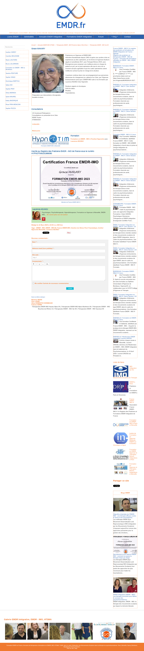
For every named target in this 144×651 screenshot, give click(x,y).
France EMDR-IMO (63, 228)
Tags (76, 648)
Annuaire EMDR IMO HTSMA (46, 45)
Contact (127, 37)
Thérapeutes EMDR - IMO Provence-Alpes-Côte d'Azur (72, 45)
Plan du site (70, 648)
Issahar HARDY (11, 52)
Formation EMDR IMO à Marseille (50, 146)
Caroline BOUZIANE (12, 56)
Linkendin (35, 124)
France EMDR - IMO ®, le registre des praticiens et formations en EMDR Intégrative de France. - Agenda (124, 51)
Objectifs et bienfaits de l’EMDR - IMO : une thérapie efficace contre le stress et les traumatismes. (124, 515)
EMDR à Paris (132, 382)
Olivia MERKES (11, 93)
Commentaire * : (38, 261)
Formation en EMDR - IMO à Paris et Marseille (133, 422)
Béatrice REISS (36, 300)
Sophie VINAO (10, 77)
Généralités (29, 37)
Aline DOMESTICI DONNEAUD (42, 303)
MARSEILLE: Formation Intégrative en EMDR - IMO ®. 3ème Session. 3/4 (125, 155)
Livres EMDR (13, 37)
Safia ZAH (9, 85)
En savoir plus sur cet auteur (57, 214)
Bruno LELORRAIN (12, 64)
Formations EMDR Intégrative (79, 37)
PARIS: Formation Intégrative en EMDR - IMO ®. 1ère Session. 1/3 (124, 225)
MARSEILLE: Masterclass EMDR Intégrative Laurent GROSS (124, 337)
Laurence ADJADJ (77, 141)
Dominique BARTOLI (13, 81)
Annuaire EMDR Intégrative (50, 37)
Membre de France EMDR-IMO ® (70, 202)
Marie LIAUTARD (11, 60)
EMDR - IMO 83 (51, 228)
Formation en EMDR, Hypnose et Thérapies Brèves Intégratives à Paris (133, 454)
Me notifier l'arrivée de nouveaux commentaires (52, 283)
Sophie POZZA (11, 108)
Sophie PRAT (10, 89)
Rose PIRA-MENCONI (13, 104)
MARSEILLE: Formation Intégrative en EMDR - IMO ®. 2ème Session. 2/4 (125, 111)
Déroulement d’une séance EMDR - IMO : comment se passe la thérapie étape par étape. (125, 556)
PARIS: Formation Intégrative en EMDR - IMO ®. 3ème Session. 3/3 (125, 295)
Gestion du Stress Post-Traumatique (84, 228)
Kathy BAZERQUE (12, 100)
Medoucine (36, 131)
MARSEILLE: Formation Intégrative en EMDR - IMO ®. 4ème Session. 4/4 (125, 180)
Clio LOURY (35, 301)
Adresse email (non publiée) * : (43, 248)
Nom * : (34, 242)
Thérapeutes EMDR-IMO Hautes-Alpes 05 (46, 306)
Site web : (35, 255)
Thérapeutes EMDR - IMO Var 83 (99, 45)
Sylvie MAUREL (11, 96)
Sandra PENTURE (12, 73)
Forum (101, 37)
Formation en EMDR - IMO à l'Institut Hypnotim (87, 139)
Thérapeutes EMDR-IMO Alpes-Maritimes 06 (76, 306)
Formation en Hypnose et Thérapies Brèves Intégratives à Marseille (133, 469)
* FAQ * (115, 37)
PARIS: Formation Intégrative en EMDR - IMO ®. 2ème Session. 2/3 (125, 249)
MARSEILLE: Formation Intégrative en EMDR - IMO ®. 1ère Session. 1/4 (125, 86)
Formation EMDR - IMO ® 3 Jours (124, 134)
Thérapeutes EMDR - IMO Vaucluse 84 (91, 309)
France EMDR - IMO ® (132, 400)
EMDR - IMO (40, 228)
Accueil (33, 45)
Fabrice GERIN (36, 305)
